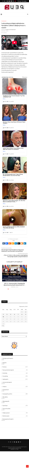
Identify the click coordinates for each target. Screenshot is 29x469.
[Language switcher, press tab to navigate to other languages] (15, 1)
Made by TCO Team (14, 449)
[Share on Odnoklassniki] (9, 243)
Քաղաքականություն (7, 419)
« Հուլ (2, 325)
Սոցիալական (14, 412)
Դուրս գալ (15, 3)
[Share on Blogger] (22, 243)
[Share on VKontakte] (3, 243)
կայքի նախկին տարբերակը (14, 447)
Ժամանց (14, 373)
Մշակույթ (14, 405)
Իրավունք (14, 376)
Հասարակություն (7, 382)
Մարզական (5, 389)
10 (3, 316)
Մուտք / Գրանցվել (22, 1)
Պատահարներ (6, 408)
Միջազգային (5, 401)
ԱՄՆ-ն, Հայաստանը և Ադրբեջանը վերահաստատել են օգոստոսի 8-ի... (14, 284)
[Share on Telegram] (15, 243)
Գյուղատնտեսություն (14, 370)
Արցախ (4, 362)
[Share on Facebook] (6, 243)
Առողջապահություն (7, 358)
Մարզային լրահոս (14, 393)
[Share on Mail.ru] (12, 243)
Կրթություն (14, 379)
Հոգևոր (14, 386)
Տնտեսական (14, 415)
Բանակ (14, 366)
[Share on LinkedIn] (25, 243)
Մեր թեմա (5, 397)
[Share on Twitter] (19, 243)
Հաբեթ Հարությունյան (10, 29)
